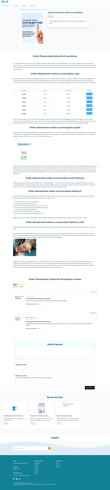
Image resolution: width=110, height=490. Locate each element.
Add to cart (89, 94)
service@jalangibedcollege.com (20, 463)
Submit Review (90, 387)
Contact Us (58, 466)
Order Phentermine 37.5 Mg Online (11, 402)
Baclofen (36, 470)
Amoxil (36, 468)
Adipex (25, 9)
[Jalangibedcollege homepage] (7, 2)
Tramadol (36, 466)
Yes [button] (37, 304)
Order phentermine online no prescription (38, 9)
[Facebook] (16, 479)
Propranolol (37, 463)
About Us (58, 465)
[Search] (49, 448)
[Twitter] (13, 479)
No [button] (40, 304)
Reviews (57, 463)
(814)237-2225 (16, 469)
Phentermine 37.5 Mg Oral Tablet (38, 402)
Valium (36, 473)
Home (21, 9)
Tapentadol (37, 472)
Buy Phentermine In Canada (63, 402)
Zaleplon (36, 465)
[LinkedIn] (19, 479)
